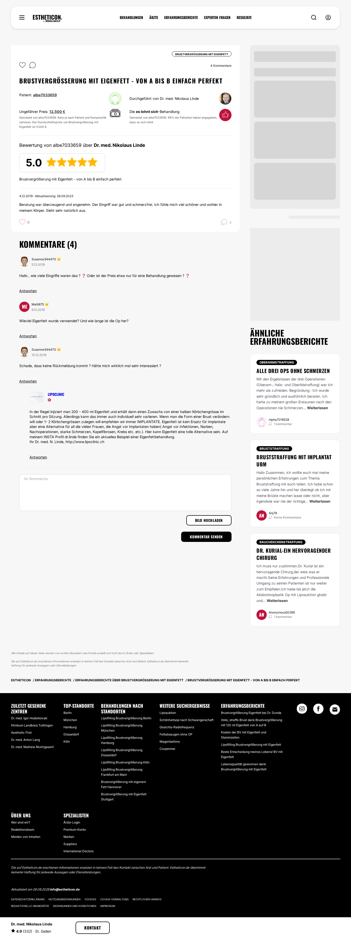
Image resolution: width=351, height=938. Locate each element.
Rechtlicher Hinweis (147, 899)
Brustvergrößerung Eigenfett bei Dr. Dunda (251, 713)
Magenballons (170, 741)
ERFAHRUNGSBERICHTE (181, 17)
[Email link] (335, 709)
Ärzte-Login (71, 822)
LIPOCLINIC (56, 394)
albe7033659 (45, 95)
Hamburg (70, 727)
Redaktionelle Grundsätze (30, 905)
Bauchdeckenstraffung (281, 542)
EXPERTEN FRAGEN (217, 17)
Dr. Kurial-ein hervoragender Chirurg (293, 554)
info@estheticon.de (65, 889)
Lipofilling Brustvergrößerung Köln (125, 762)
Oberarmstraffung (277, 362)
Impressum (107, 905)
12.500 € (57, 111)
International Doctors (78, 851)
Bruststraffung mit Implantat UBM (293, 460)
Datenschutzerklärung (27, 899)
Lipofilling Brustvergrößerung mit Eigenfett (251, 744)
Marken (68, 837)
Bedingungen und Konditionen (74, 905)
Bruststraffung (274, 449)
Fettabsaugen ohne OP (176, 734)
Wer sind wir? (20, 822)
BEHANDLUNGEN (131, 17)
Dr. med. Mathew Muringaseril (32, 747)
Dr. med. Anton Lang (25, 740)
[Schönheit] (47, 18)
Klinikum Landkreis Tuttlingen (32, 725)
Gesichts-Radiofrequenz (177, 727)
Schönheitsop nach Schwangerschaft (187, 720)
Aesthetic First (21, 732)
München (70, 720)
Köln (66, 741)
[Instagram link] (302, 710)
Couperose (167, 749)
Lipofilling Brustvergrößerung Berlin (126, 718)
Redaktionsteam (22, 829)
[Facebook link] (318, 710)
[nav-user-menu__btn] (328, 18)
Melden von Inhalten (25, 837)
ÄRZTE (153, 17)
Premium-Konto (74, 829)
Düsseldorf (71, 734)
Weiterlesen (317, 408)
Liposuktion (168, 713)
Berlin (67, 713)
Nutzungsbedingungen (64, 899)
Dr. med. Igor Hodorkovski (29, 718)
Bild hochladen (209, 520)
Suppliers (70, 844)
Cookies (90, 899)
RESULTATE (244, 17)
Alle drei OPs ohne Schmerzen (293, 371)
